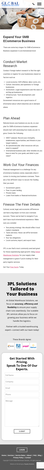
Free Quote (14, 267)
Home (4, 455)
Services (11, 455)
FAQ (34, 455)
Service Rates (20, 455)
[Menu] (39, 4)
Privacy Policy (18, 458)
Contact (28, 458)
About (29, 455)
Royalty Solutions (29, 464)
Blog (39, 455)
